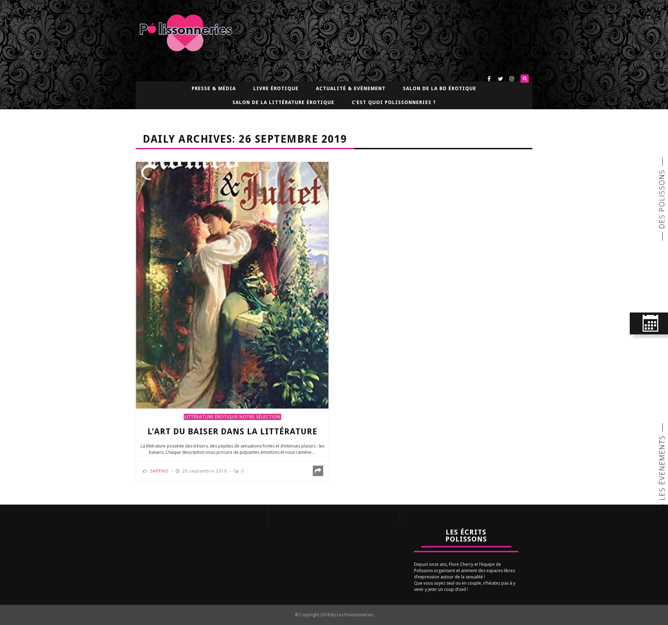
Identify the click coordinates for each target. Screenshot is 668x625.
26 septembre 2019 (205, 471)
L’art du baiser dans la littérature (232, 431)
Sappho (159, 471)
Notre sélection (259, 417)
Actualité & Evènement (350, 88)
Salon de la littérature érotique (283, 102)
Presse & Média (214, 88)
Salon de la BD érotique (439, 88)
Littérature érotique (211, 417)
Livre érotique (276, 88)
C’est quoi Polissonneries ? (394, 102)
